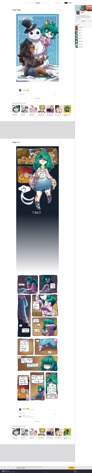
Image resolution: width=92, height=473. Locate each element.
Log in (66, 2)
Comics (29, 2)
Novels (33, 2)
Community (38, 2)
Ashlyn (24, 415)
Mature (42, 2)
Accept (71, 467)
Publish (70, 2)
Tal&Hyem (24, 90)
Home (26, 2)
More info (18, 467)
